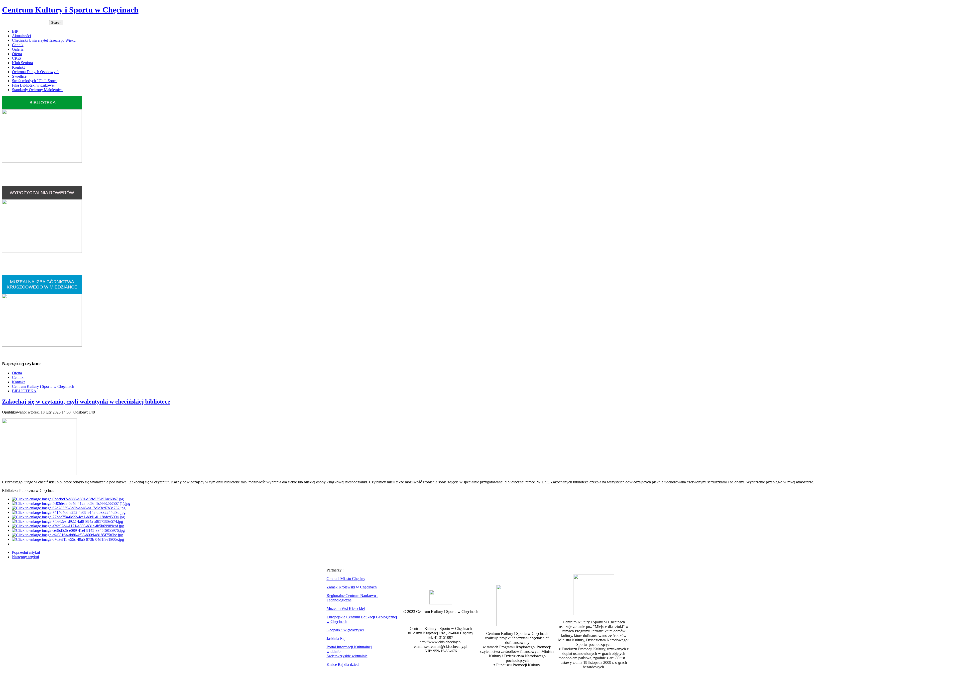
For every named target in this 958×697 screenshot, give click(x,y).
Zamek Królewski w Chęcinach (352, 587)
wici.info (334, 651)
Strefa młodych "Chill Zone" (34, 81)
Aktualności (21, 36)
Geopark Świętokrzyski (345, 630)
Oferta (17, 54)
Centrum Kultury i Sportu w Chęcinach (70, 9)
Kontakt (18, 67)
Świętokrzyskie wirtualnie (347, 656)
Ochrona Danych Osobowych (35, 72)
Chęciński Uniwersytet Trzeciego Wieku (44, 40)
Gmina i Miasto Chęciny (346, 578)
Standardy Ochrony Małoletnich (37, 90)
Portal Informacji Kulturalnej (349, 647)
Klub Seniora (22, 63)
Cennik (17, 45)
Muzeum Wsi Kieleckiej (346, 608)
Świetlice (19, 76)
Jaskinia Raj (336, 638)
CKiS (16, 58)
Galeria (17, 49)
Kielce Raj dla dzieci (343, 664)
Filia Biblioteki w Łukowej (33, 85)
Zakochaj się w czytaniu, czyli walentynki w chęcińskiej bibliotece (86, 401)
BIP (15, 31)
